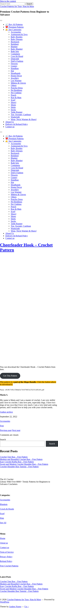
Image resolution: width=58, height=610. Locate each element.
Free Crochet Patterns (9, 566)
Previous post (5, 430)
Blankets (3, 504)
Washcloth (15, 117)
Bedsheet (15, 44)
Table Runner (16, 112)
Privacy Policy (6, 557)
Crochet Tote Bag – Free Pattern (14, 457)
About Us (9, 122)
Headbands (15, 73)
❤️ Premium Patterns (14, 27)
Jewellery (15, 78)
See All (3, 523)
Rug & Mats (16, 97)
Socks (13, 110)
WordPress (4, 602)
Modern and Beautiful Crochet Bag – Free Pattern (21, 459)
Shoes (13, 105)
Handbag (15, 68)
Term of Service (7, 552)
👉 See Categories (13, 29)
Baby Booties (16, 37)
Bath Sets (15, 51)
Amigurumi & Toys (19, 34)
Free (2, 426)
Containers (15, 54)
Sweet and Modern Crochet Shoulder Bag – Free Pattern (24, 464)
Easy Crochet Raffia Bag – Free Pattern (17, 462)
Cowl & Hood (17, 56)
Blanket (14, 46)
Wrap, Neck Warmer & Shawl (23, 119)
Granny (14, 66)
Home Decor (16, 76)
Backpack (15, 42)
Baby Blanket (17, 49)
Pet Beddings (16, 90)
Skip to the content (8, 1)
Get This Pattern (10, 376)
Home (2, 538)
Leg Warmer (16, 80)
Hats (2, 518)
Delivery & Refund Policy (16, 124)
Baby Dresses (17, 39)
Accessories (16, 32)
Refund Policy (6, 561)
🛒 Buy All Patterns (14, 24)
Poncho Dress (17, 88)
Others (13, 85)
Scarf (13, 100)
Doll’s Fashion (17, 61)
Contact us (9, 127)
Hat (12, 71)
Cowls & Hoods (7, 509)
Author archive (6, 412)
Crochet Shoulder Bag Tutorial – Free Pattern (19, 466)
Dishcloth (15, 59)
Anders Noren (15, 606)
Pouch (13, 95)
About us (4, 543)
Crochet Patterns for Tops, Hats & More (17, 6)
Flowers (14, 63)
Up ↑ (26, 606)
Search (3, 439)
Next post (16, 430)
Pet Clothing (16, 93)
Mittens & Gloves (18, 83)
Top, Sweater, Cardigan (21, 114)
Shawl (13, 102)
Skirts (13, 107)
